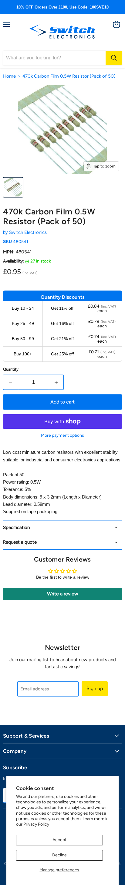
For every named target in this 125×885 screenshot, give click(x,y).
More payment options (62, 435)
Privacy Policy (36, 824)
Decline (59, 855)
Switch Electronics (28, 232)
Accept (59, 839)
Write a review (62, 594)
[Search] (114, 58)
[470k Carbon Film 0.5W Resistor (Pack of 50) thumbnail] (13, 187)
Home (9, 76)
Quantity (11, 369)
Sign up (94, 688)
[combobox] (54, 58)
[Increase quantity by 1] (56, 382)
